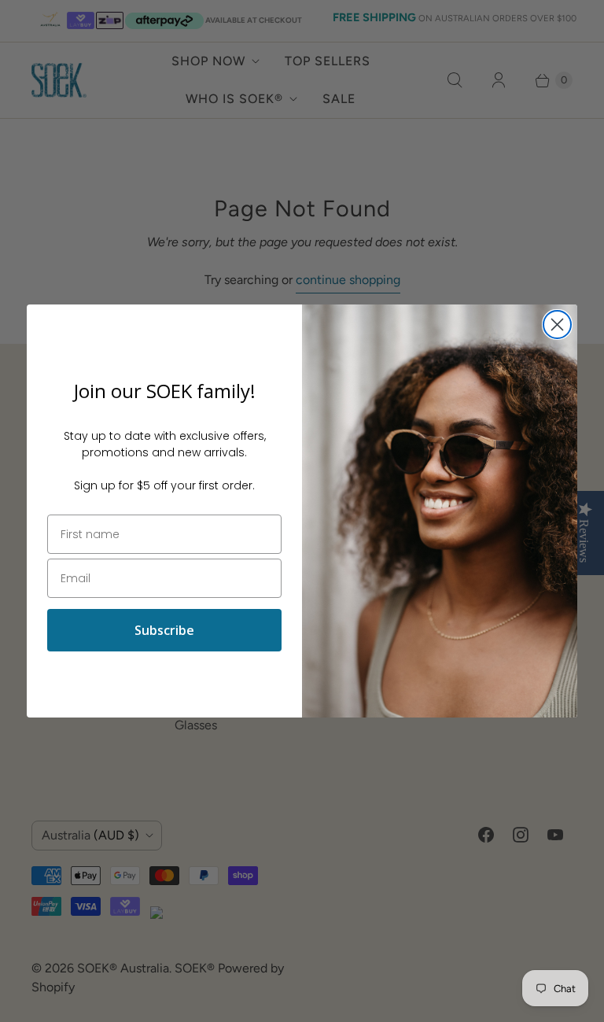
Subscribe (164, 630)
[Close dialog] (557, 324)
